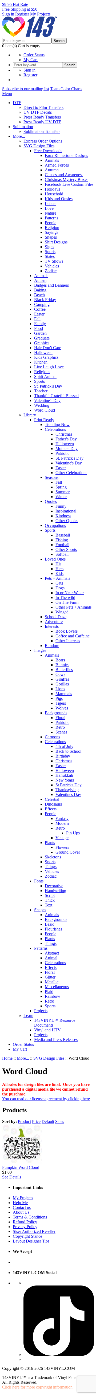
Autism (40, 280)
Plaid (49, 991)
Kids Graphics (46, 357)
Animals (52, 160)
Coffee (40, 309)
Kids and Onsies (59, 198)
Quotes (51, 501)
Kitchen (40, 362)
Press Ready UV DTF (42, 122)
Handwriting (55, 890)
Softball (62, 554)
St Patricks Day (68, 785)
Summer (62, 492)
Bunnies (62, 664)
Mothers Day (66, 448)
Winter (61, 496)
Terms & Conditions (30, 1217)
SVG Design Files (38, 146)
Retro (60, 727)
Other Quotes (66, 520)
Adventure (54, 621)
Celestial (52, 799)
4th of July (64, 746)
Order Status (34, 55)
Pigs (59, 698)
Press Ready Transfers (42, 117)
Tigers (60, 703)
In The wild (65, 597)
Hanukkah (64, 775)
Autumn (52, 170)
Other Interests (67, 640)
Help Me (20, 1202)
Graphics (41, 343)
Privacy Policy (25, 1226)
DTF (17, 102)
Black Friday (45, 299)
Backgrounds (56, 713)
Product (24, 1121)
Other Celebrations (71, 472)
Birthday (62, 756)
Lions (60, 689)
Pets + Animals (57, 578)
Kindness (63, 516)
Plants (50, 842)
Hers (59, 568)
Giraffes (62, 679)
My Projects (40, 14)
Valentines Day (68, 794)
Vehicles (52, 266)
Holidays (52, 189)
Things (51, 866)
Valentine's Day (47, 400)
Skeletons (53, 857)
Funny (60, 506)
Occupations (55, 525)
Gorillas (62, 684)
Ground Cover (67, 852)
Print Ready (44, 419)
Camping (42, 304)
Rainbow (52, 996)
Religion (52, 227)
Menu (7, 93)
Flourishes (53, 929)
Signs (49, 247)
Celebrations (55, 429)
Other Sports (66, 549)
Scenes (61, 732)
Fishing (61, 540)
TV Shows (54, 261)
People (50, 222)
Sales (59, 1121)
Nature (50, 213)
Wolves (61, 708)
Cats (59, 583)
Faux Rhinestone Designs (66, 155)
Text (48, 905)
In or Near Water (69, 592)
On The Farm (66, 602)
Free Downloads (48, 150)
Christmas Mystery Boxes (66, 179)
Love (49, 208)
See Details (11, 1177)
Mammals (63, 693)
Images (40, 650)
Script (50, 895)
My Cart (30, 59)
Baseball (62, 535)
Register (22, 14)
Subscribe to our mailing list (25, 88)
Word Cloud (44, 410)
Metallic (51, 982)
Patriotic (62, 453)
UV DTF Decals (37, 112)
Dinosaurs (53, 804)
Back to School (68, 751)
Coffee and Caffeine (72, 636)
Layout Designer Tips (31, 1241)
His (58, 564)
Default (48, 1121)
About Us (21, 1212)
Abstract (52, 953)
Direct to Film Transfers (43, 107)
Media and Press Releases (56, 1039)
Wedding (41, 405)
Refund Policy (25, 1222)
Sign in (8, 14)
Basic (49, 924)
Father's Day (66, 439)
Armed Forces (57, 165)
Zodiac (51, 271)
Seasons (51, 477)
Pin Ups (73, 833)
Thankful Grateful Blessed (56, 395)
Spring (61, 487)
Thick (50, 900)
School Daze (55, 616)
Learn (28, 1015)
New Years (64, 780)
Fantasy (62, 818)
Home (7, 1058)
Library (29, 415)
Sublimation (23, 126)
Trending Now (57, 424)
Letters (50, 203)
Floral (60, 717)
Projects (40, 1010)
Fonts (38, 881)
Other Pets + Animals (73, 607)
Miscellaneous (57, 986)
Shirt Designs (56, 242)
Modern (62, 823)
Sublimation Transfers (41, 131)
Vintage (62, 837)
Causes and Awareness (64, 174)
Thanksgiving (67, 789)
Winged (62, 612)
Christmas (63, 434)
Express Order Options (42, 141)
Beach (39, 295)
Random (52, 645)
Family (40, 323)
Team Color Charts (66, 88)
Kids (59, 573)
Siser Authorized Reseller (34, 1231)
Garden (40, 333)
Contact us (22, 1207)
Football (62, 544)
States (50, 256)
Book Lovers (66, 631)
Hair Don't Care (47, 347)
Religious (42, 371)
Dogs (60, 588)
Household (54, 194)
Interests (52, 626)
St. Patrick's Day (48, 386)
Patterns (51, 218)
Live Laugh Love (49, 367)
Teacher (40, 391)
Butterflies (64, 669)
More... (19, 136)
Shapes (51, 237)
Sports (50, 251)
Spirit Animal (45, 376)
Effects (51, 809)
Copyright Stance (27, 1236)
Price (36, 1121)
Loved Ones (55, 559)
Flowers (62, 847)
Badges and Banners (51, 285)
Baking (40, 290)
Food (38, 328)
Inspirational (65, 511)
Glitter (50, 977)
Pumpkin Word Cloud (20, 1167)
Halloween (43, 352)
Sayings (51, 232)
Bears (60, 660)
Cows (60, 674)
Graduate (42, 338)
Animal (51, 958)
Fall (37, 319)
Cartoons (52, 737)
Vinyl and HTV (47, 1030)
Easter (39, 314)
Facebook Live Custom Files (69, 184)
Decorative (54, 886)
